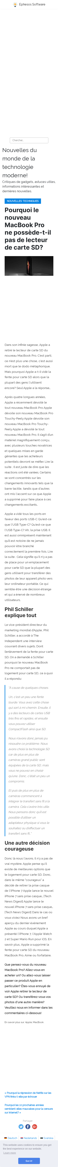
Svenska (48, 1138)
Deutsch (12, 1138)
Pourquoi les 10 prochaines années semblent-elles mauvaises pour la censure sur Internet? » (29, 1109)
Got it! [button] (29, 1161)
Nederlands (30, 1138)
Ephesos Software (31, 4)
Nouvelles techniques (23, 201)
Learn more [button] (9, 1153)
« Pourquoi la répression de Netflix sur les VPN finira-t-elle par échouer (28, 1094)
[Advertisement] (29, 43)
